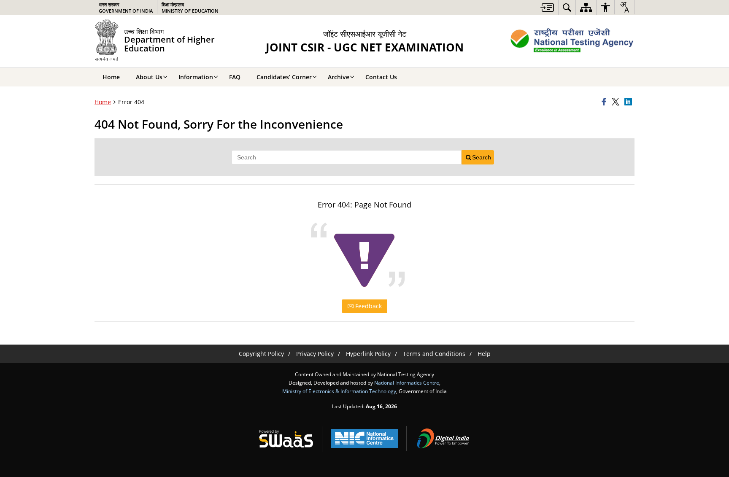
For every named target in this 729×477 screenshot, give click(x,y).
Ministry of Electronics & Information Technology (339, 391)
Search (481, 157)
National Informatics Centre (406, 382)
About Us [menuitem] (149, 77)
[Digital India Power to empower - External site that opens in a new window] (443, 438)
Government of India (126, 7)
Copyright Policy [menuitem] (261, 354)
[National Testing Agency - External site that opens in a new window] (572, 41)
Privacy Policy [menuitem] (315, 354)
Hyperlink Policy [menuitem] (368, 354)
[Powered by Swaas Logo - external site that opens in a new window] (286, 438)
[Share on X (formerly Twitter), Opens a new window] (617, 102)
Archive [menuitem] (338, 77)
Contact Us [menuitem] (381, 77)
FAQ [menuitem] (234, 77)
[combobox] (624, 7)
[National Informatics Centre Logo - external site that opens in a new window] (364, 438)
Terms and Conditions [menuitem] (434, 354)
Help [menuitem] (484, 354)
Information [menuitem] (195, 77)
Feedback (368, 306)
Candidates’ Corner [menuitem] (284, 77)
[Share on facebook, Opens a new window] (605, 102)
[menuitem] (547, 7)
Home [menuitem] (111, 77)
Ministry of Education (190, 7)
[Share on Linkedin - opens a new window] (629, 102)
